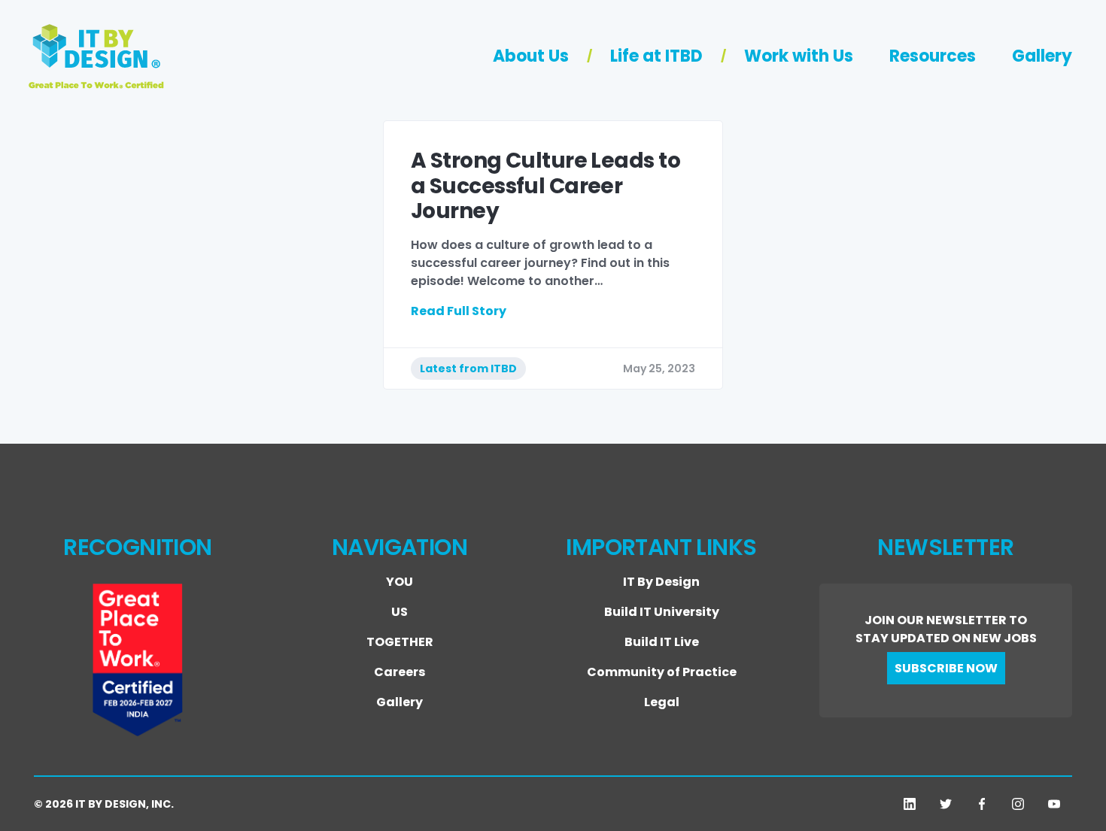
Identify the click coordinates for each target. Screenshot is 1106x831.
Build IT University (661, 611)
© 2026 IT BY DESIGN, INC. (104, 803)
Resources (932, 56)
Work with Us (798, 56)
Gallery (1042, 56)
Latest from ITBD (468, 368)
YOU (399, 581)
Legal (661, 702)
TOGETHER (399, 642)
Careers (399, 672)
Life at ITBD (656, 56)
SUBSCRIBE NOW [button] (946, 668)
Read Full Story (458, 311)
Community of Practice (662, 672)
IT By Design (661, 581)
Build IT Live (661, 642)
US (399, 611)
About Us (531, 56)
